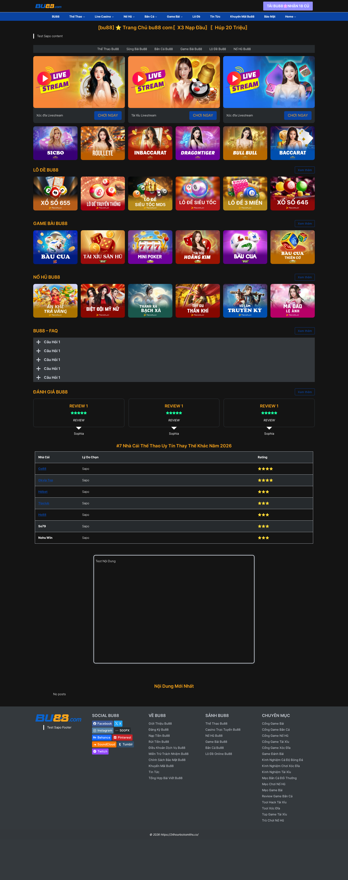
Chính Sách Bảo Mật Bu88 (167, 760)
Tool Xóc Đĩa (271, 808)
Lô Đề (196, 16)
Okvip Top (45, 480)
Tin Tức (215, 16)
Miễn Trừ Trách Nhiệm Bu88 (168, 754)
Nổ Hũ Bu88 (214, 736)
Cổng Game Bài (273, 723)
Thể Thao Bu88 (216, 723)
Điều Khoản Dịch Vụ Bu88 (167, 748)
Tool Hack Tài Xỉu (274, 802)
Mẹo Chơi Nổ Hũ (273, 784)
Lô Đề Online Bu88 (218, 754)
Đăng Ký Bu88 (159, 729)
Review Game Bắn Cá (277, 796)
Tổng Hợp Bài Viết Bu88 (165, 778)
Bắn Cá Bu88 (214, 748)
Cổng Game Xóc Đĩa (276, 748)
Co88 (42, 469)
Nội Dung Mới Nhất (174, 686)
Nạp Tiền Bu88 (159, 736)
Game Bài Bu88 (216, 742)
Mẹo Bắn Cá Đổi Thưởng (279, 778)
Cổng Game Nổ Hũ (275, 736)
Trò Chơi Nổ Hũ (273, 820)
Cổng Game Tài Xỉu (275, 742)
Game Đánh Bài (273, 754)
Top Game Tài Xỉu (274, 814)
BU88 (55, 16)
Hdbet (43, 492)
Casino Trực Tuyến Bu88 (222, 729)
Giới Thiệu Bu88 (160, 723)
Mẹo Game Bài (272, 790)
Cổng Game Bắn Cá (276, 729)
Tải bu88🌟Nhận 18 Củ (288, 6)
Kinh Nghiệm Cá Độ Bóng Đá (282, 760)
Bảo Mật (269, 16)
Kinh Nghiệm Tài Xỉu (276, 772)
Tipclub (43, 503)
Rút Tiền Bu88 (159, 742)
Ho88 (42, 515)
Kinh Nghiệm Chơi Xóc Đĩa (281, 766)
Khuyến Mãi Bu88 (242, 16)
